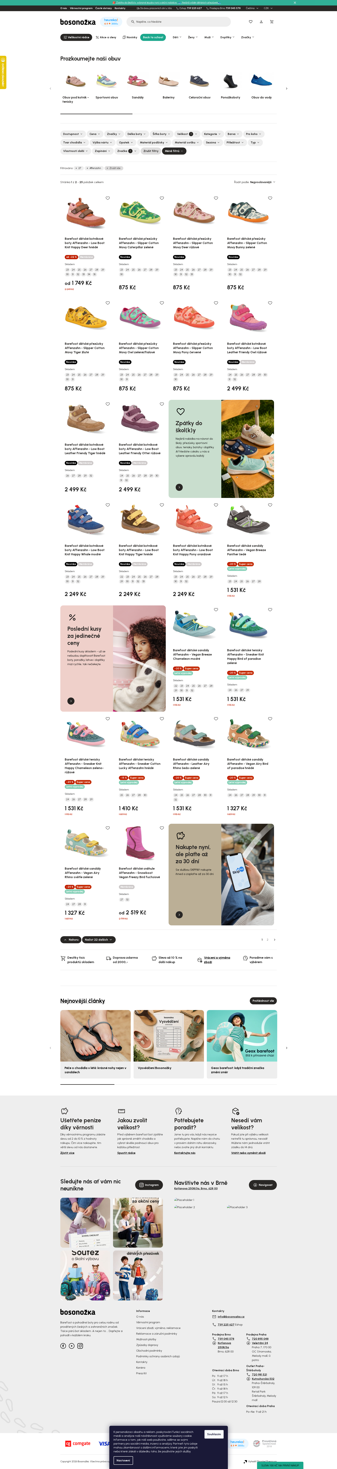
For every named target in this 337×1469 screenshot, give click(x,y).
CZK (266, 8)
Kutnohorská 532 (263, 1378)
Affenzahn (95, 168)
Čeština (250, 8)
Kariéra (140, 1367)
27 (79, 168)
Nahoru (74, 939)
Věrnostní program (81, 8)
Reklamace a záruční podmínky (156, 1333)
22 (121, 576)
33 (83, 274)
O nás (63, 8)
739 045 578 (233, 8)
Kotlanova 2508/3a (224, 1345)
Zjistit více (67, 1153)
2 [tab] (169, 113)
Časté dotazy (103, 8)
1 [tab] (96, 113)
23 (67, 269)
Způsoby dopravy (147, 1345)
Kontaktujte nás (184, 1153)
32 (78, 274)
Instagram (152, 1185)
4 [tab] (250, 1084)
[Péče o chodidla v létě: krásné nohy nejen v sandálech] (95, 1036)
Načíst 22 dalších (96, 939)
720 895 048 (260, 1338)
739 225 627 (194, 8)
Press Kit (141, 1373)
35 (94, 274)
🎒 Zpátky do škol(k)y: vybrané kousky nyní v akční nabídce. (145, 2)
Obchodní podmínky (149, 1350)
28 (96, 269)
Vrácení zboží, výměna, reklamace (158, 1328)
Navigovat (266, 1185)
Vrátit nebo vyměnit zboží (248, 1153)
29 (102, 269)
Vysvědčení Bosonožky (154, 1068)
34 (89, 274)
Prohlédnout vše (263, 1000)
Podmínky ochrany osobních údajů (158, 1356)
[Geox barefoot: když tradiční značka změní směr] (242, 1036)
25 (79, 269)
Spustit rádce (126, 1153)
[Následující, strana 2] (275, 940)
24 (73, 269)
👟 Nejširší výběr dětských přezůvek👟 (199, 2)
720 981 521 (259, 1374)
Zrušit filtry (151, 151)
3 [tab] (241, 113)
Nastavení (123, 1460)
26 (85, 269)
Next (286, 88)
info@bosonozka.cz (231, 1316)
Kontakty (120, 8)
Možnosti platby (146, 1339)
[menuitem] (76, 37)
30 (67, 274)
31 (73, 274)
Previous (50, 88)
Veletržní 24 (260, 1343)
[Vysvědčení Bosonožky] (169, 1036)
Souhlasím (214, 1434)
